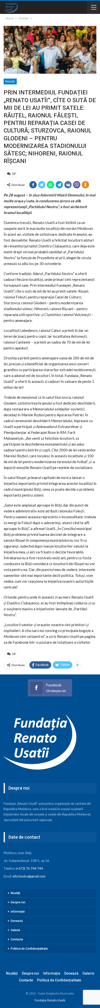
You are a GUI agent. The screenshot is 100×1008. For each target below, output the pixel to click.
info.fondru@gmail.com (29, 876)
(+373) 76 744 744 (29, 868)
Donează (17, 921)
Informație (18, 911)
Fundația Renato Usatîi (50, 1000)
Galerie (15, 930)
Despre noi (18, 902)
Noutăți (15, 893)
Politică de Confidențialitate (29, 948)
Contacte (17, 939)
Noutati (10, 81)
